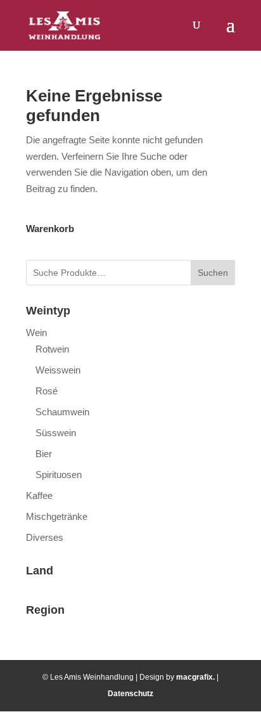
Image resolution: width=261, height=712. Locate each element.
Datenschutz (130, 693)
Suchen (213, 273)
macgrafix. (195, 677)
